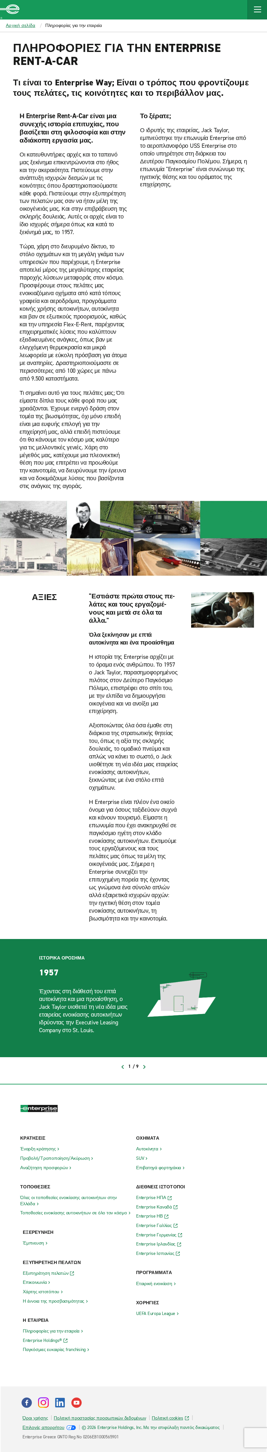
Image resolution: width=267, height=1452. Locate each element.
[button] (257, 9)
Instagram (43, 1402)
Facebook (27, 1402)
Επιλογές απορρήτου (43, 1427)
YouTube (76, 1402)
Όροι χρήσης (35, 1418)
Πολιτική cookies (167, 1418)
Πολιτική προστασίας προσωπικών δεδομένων (100, 1418)
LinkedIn (60, 1402)
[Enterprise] (10, 9)
